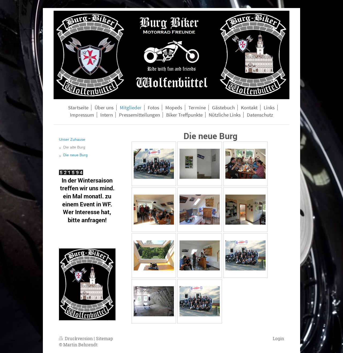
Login (278, 338)
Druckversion (79, 338)
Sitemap (104, 338)
